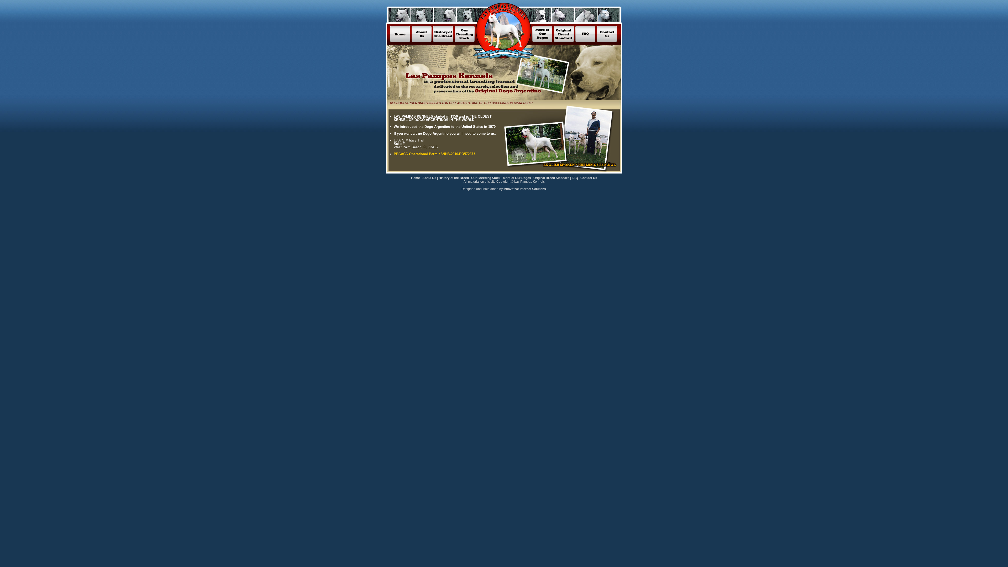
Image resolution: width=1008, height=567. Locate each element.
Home (416, 178)
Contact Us (588, 178)
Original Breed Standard (551, 178)
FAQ (575, 178)
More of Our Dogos (517, 178)
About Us (429, 178)
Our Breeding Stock (486, 178)
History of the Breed (454, 178)
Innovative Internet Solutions (524, 189)
